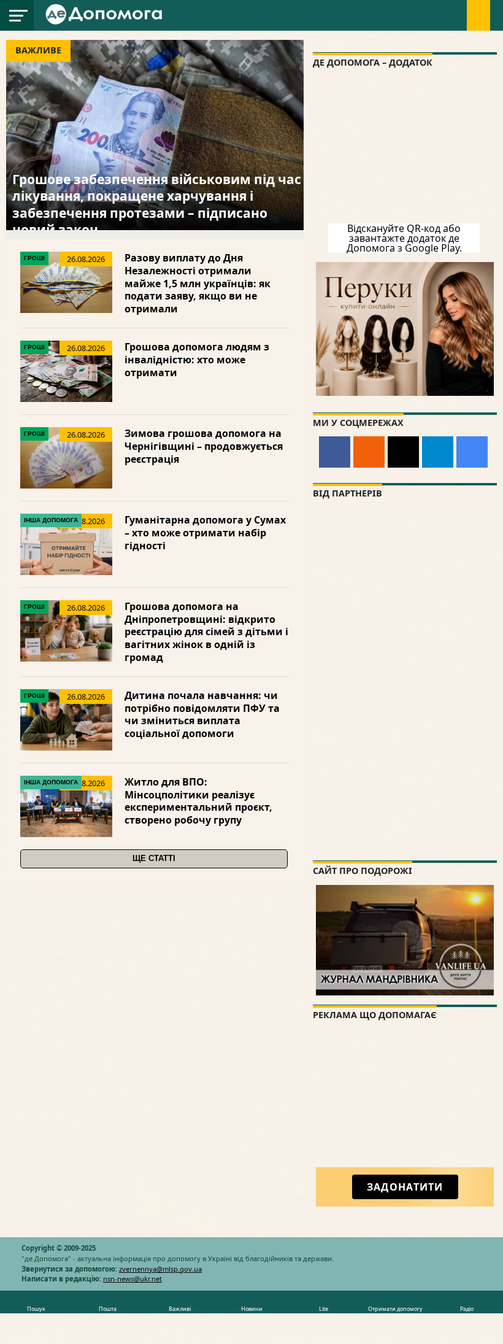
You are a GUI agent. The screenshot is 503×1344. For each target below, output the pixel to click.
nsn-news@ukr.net (132, 1278)
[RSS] (369, 452)
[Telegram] (437, 452)
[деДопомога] (105, 22)
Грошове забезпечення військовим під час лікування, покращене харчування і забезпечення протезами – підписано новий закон (156, 204)
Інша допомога (51, 520)
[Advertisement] (405, 1105)
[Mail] (403, 452)
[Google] (472, 452)
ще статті (153, 858)
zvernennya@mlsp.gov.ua (160, 1268)
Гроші (34, 258)
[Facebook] (334, 452)
